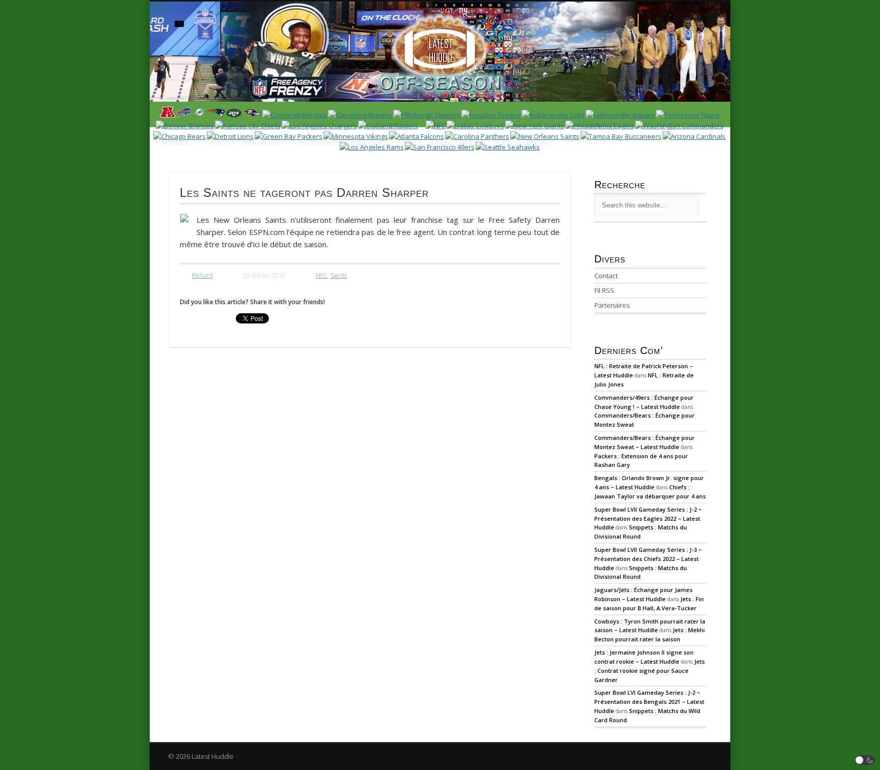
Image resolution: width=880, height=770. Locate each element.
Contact (606, 275)
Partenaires (611, 305)
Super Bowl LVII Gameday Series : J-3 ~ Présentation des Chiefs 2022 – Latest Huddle (648, 559)
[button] (865, 760)
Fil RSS (604, 290)
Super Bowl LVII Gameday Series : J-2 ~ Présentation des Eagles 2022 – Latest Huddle (648, 518)
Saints (339, 275)
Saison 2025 (261, 142)
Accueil (176, 142)
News (215, 142)
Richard (202, 275)
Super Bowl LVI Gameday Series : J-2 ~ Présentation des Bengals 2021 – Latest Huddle (649, 702)
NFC (321, 275)
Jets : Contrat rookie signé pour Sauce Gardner (649, 671)
